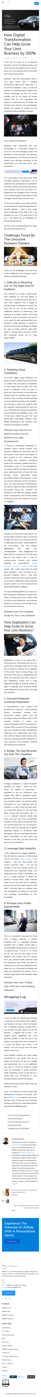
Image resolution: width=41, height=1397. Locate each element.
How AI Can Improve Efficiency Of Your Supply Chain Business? (26, 1207)
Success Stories (7, 1346)
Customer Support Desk (10, 1356)
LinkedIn (15, 1184)
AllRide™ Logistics (8, 1315)
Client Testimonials (8, 1335)
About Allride (6, 1328)
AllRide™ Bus (6, 1311)
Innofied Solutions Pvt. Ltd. (27, 1394)
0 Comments (24, 57)
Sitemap (5, 1371)
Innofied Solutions (26, 1153)
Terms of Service (7, 1363)
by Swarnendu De (15, 58)
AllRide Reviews (4, 1377)
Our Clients (5, 1331)
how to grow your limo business (19, 1115)
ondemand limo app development (18, 1128)
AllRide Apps (16, 1145)
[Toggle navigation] (36, 3)
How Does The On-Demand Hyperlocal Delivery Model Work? (24, 1191)
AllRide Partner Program (10, 1349)
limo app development (15, 1118)
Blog (3, 1338)
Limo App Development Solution (18, 1122)
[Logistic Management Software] (8, 2)
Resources (5, 1342)
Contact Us (5, 1353)
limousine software (14, 1125)
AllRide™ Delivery (7, 1319)
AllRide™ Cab (6, 1308)
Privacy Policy (6, 1360)
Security (4, 1367)
